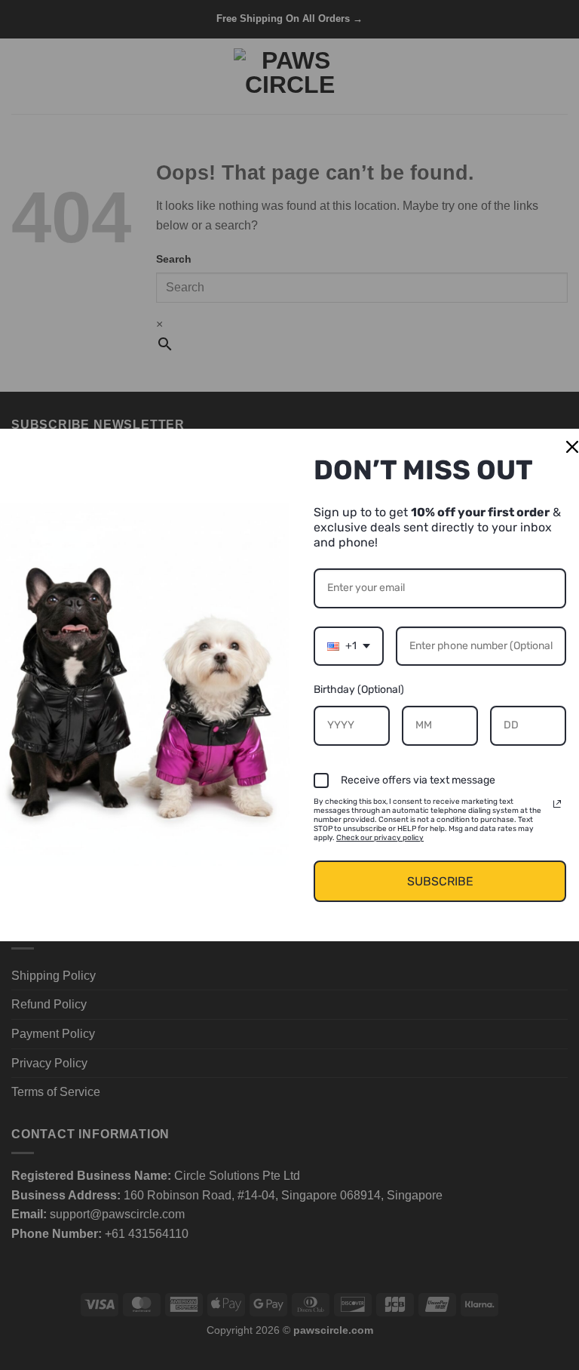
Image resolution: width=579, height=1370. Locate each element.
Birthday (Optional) (359, 689)
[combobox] (349, 647)
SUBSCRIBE (440, 881)
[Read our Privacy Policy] (557, 804)
